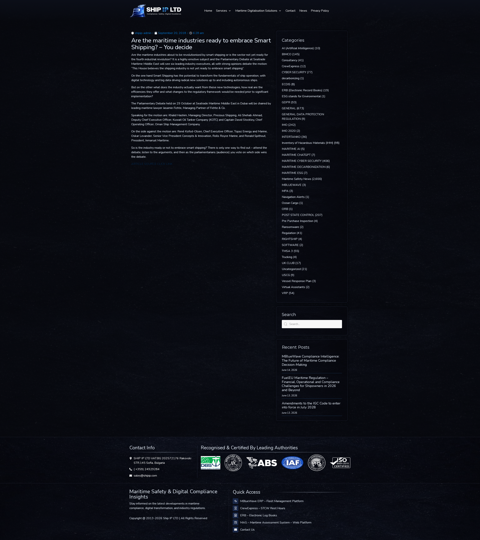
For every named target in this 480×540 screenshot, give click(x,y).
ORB (285, 209)
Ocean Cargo (290, 203)
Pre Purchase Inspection (297, 221)
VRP (285, 293)
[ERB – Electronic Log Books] (235, 515)
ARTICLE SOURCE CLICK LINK (151, 164)
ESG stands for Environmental (301, 96)
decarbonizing (290, 78)
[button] (223, 11)
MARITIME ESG (292, 173)
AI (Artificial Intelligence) (298, 48)
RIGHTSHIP (290, 239)
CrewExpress (290, 66)
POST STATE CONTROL (298, 215)
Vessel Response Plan (296, 281)
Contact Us (247, 530)
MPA (285, 191)
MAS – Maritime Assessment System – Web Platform (275, 522)
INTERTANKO (291, 137)
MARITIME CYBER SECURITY (302, 161)
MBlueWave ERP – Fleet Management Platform (272, 501)
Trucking (287, 257)
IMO (284, 125)
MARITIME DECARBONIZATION (304, 167)
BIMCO (286, 54)
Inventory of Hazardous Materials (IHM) (307, 143)
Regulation (289, 233)
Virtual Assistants (293, 287)
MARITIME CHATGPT (296, 155)
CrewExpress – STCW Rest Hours (262, 508)
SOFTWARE (290, 245)
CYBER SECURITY (294, 72)
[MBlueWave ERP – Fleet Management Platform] (235, 501)
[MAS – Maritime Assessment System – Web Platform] (235, 522)
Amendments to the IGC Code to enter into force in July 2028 (311, 405)
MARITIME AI (291, 149)
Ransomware (290, 227)
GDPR (286, 102)
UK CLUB (288, 263)
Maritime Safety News (296, 179)
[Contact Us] (235, 529)
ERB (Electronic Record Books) (302, 90)
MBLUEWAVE (292, 185)
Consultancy (289, 60)
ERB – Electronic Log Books (258, 515)
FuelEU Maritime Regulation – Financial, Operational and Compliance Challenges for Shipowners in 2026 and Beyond (311, 384)
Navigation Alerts (293, 197)
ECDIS (286, 84)
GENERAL (289, 108)
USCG (286, 275)
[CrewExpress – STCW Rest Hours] (235, 508)
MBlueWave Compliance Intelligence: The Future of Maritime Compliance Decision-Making (310, 360)
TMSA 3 (287, 251)
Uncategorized (291, 269)
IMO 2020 (289, 131)
